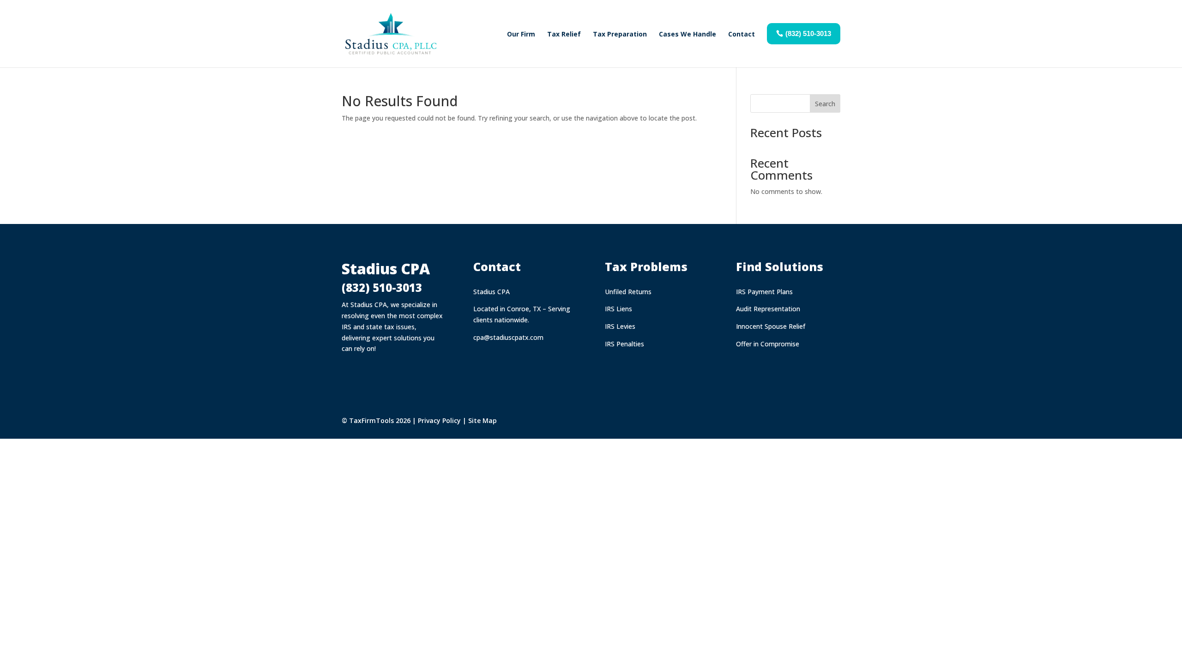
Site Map (482, 420)
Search (825, 103)
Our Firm (521, 34)
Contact (741, 34)
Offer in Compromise (767, 343)
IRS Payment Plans (764, 291)
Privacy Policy (439, 420)
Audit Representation (768, 308)
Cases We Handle (687, 34)
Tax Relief (564, 34)
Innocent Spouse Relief (770, 326)
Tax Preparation (620, 34)
